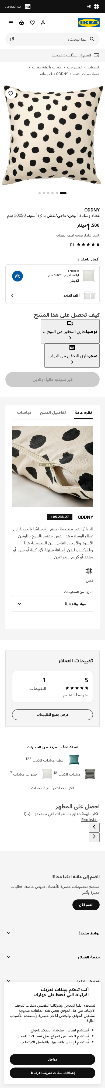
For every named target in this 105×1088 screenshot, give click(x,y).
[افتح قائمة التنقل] (10, 22)
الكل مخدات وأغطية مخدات (52, 787)
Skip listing (90, 819)
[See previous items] (94, 827)
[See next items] (94, 837)
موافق (52, 1059)
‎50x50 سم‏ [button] (16, 215)
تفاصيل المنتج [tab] (53, 412)
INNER (73, 271)
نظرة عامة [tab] (83, 412)
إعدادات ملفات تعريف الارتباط (53, 1072)
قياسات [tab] (24, 412)
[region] (52, 134)
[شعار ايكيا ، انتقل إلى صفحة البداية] (89, 22)
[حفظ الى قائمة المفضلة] (10, 93)
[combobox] (58, 39)
